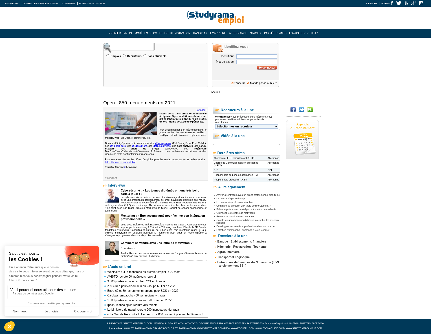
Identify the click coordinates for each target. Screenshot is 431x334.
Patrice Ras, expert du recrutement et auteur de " (148, 253)
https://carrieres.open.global (120, 162)
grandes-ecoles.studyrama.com (174, 328)
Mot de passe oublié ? (263, 83)
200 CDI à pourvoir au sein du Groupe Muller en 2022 (141, 286)
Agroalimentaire (228, 252)
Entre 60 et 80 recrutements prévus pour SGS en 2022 (142, 290)
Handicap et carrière (209, 33)
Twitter (305, 323)
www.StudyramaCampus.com (304, 328)
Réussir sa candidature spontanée (235, 216)
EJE (216, 170)
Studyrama (11, 3)
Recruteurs (134, 56)
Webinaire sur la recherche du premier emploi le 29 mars (143, 272)
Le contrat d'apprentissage (230, 198)
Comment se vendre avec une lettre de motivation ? (156, 243)
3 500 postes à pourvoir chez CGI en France (136, 281)
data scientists (162, 146)
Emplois (116, 56)
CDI (270, 170)
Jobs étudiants (275, 33)
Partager (200, 110)
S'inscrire (240, 83)
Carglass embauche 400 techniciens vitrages (136, 295)
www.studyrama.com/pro (213, 328)
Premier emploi (120, 33)
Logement (68, 3)
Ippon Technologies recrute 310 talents (132, 305)
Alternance (238, 33)
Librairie (371, 3)
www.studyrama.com (137, 328)
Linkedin (292, 323)
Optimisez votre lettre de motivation (235, 213)
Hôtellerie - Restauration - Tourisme (241, 246)
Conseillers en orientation (40, 3)
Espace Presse (235, 323)
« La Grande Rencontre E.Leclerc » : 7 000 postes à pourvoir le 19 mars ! (155, 314)
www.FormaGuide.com (270, 328)
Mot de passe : (225, 61)
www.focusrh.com (242, 328)
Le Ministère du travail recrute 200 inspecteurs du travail (143, 309)
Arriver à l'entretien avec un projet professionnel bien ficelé (248, 195)
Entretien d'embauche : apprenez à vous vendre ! (243, 230)
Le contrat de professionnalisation (234, 202)
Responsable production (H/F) (230, 179)
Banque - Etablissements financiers (241, 241)
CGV (181, 323)
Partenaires (255, 323)
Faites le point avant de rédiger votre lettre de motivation (246, 209)
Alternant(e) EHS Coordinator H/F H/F (234, 158)
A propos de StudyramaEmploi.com (129, 323)
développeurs (163, 143)
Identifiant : (228, 56)
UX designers (118, 146)
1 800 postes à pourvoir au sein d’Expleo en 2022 (139, 300)
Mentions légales (165, 323)
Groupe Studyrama (211, 323)
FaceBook (318, 323)
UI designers (139, 146)
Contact (191, 323)
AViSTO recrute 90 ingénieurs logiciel (131, 276)
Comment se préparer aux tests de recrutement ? (243, 205)
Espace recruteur (303, 33)
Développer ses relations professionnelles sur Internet (245, 226)
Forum (385, 3)
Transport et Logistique (233, 257)
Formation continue (92, 3)
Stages (255, 33)
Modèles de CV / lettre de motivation (162, 33)
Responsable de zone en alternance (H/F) (236, 175)
